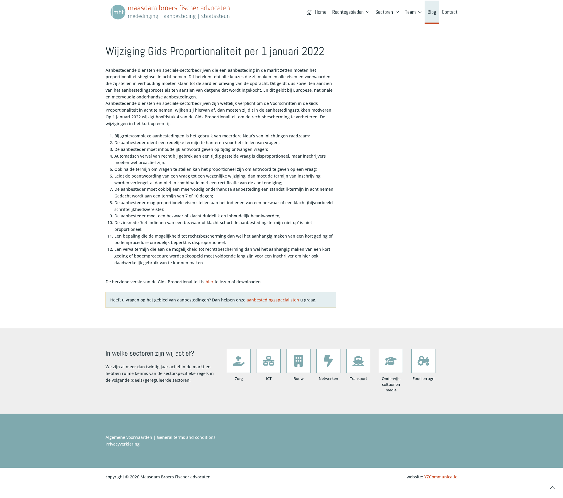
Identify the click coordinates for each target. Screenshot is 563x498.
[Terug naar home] (170, 12)
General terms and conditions (186, 437)
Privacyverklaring (123, 444)
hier (209, 281)
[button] (552, 487)
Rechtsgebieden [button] (348, 11)
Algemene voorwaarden (129, 437)
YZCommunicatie (440, 477)
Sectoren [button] (384, 11)
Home (320, 11)
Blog (432, 11)
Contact (449, 11)
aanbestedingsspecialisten (273, 300)
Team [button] (410, 11)
